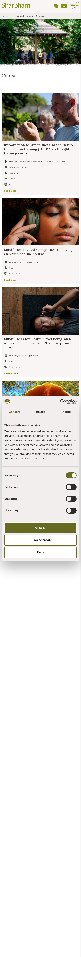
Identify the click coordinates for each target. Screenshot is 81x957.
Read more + (11, 191)
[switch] (71, 487)
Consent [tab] (14, 411)
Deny (40, 552)
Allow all (40, 527)
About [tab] (66, 411)
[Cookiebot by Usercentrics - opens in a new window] (60, 401)
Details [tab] (40, 411)
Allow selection (41, 540)
